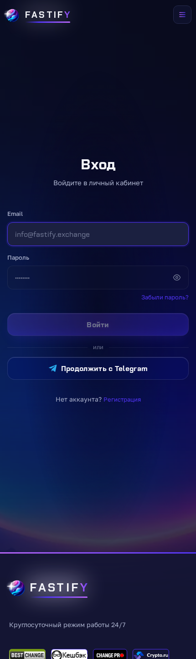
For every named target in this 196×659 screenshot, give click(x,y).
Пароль (18, 257)
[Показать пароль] (177, 277)
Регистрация (122, 399)
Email (15, 213)
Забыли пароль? (165, 297)
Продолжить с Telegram (104, 368)
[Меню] (182, 14)
